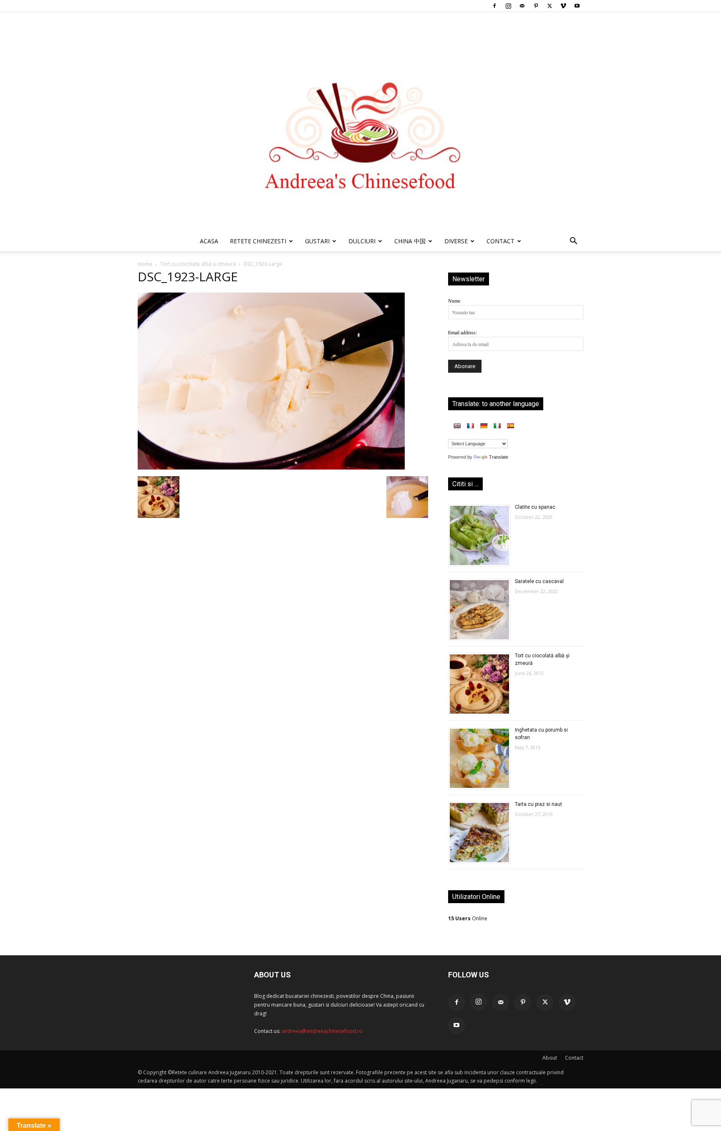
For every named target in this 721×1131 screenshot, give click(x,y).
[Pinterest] (535, 6)
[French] (470, 425)
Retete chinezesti (258, 241)
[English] (457, 425)
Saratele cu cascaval (539, 581)
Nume (454, 300)
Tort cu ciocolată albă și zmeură (198, 264)
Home (145, 264)
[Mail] (522, 6)
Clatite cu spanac (535, 507)
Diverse (456, 241)
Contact (574, 1057)
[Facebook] (494, 6)
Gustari (317, 241)
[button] (573, 242)
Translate (498, 456)
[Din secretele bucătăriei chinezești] (360, 121)
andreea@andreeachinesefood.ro (322, 1031)
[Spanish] (510, 425)
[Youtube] (577, 6)
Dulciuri (362, 241)
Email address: (462, 332)
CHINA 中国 (410, 241)
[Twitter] (549, 6)
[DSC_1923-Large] (271, 467)
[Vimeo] (563, 6)
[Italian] (497, 425)
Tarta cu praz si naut (538, 804)
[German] (483, 425)
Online (467, 918)
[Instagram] (508, 6)
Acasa (209, 241)
